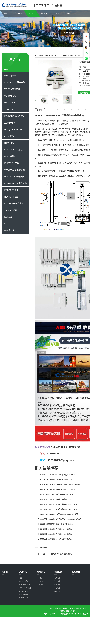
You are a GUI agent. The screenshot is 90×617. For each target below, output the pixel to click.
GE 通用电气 (10, 95)
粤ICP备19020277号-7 (67, 611)
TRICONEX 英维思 (12, 89)
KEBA (7, 223)
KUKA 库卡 (9, 216)
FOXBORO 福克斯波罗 (14, 115)
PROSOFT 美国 (11, 189)
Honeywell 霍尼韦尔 (13, 129)
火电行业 (57, 578)
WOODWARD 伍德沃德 (14, 169)
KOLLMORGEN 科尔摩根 (15, 183)
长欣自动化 (49, 55)
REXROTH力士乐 (12, 196)
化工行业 (57, 588)
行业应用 (56, 13)
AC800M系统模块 (74, 55)
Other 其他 (9, 136)
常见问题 (40, 584)
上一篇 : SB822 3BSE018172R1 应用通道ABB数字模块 (53, 554)
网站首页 (7, 13)
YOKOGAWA (10, 109)
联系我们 (68, 13)
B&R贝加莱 (9, 230)
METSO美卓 (9, 102)
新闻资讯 (44, 13)
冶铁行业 (57, 581)
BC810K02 (43, 547)
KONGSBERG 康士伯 (13, 203)
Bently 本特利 (10, 75)
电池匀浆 (57, 591)
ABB (6, 68)
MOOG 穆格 (9, 156)
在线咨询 (84, 92)
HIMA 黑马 (9, 142)
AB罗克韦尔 (9, 122)
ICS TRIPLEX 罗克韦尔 (14, 82)
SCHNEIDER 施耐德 (13, 149)
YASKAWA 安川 (11, 210)
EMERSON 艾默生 (12, 163)
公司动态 (40, 581)
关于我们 (19, 13)
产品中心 (32, 13)
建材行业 (57, 584)
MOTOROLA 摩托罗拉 (14, 176)
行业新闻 (40, 578)
